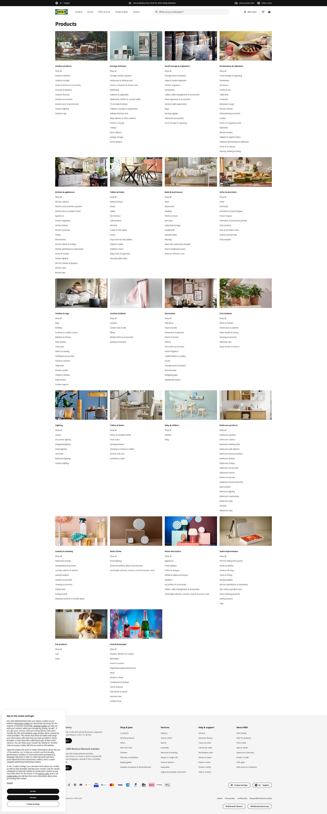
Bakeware (224, 127)
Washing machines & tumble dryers (70, 598)
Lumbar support (62, 384)
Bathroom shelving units (230, 444)
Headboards (170, 230)
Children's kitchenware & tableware (234, 142)
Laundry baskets (62, 575)
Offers (122, 743)
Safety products (226, 598)
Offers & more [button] (104, 12)
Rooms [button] (90, 12)
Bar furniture (115, 216)
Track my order (204, 743)
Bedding (168, 211)
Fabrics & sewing (62, 351)
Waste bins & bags (63, 561)
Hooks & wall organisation (176, 104)
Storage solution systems (120, 75)
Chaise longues (226, 216)
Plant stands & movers (229, 332)
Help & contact (204, 772)
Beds (167, 201)
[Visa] (120, 785)
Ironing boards (61, 594)
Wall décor (169, 323)
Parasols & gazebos (63, 90)
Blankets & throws (63, 337)
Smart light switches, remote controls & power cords (132, 570)
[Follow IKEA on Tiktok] (69, 785)
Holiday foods (115, 701)
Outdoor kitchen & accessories (68, 85)
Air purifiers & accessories (175, 584)
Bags (167, 109)
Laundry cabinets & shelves (66, 570)
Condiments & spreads (119, 682)
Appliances (59, 216)
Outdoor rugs (60, 113)
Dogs (57, 658)
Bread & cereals (116, 677)
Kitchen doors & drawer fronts (68, 211)
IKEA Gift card (126, 747)
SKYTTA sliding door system (231, 561)
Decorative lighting (63, 439)
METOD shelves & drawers (66, 263)
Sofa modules (225, 239)
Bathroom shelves (227, 458)
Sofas (222, 201)
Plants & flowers (172, 337)
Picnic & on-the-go (227, 146)
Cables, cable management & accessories (182, 94)
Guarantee (165, 767)
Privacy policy (230, 798)
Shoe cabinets (116, 132)
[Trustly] (159, 785)
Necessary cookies (22, 723)
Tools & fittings (226, 575)
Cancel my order (205, 747)
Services (201, 733)
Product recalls (242, 757)
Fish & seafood (116, 687)
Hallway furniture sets (119, 113)
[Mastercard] (112, 785)
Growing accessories (228, 337)
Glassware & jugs (227, 104)
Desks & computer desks (120, 435)
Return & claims (205, 757)
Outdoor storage (62, 80)
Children (168, 435)
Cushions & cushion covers (66, 332)
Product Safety (204, 767)
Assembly (165, 747)
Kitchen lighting (61, 258)
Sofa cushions (225, 225)
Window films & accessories (121, 337)
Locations (124, 733)
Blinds (112, 332)
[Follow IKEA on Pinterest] (75, 785)
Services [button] (136, 12)
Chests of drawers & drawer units (124, 85)
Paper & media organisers (175, 80)
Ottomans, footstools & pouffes (233, 220)
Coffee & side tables (118, 230)
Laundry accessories (63, 580)
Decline (33, 798)
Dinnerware (224, 80)
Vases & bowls (171, 327)
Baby (167, 439)
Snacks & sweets (117, 663)
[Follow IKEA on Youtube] (81, 785)
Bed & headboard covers (175, 249)
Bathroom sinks (226, 501)
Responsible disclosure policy (261, 798)
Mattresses (169, 206)
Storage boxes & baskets (175, 75)
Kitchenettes (60, 239)
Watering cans (225, 342)
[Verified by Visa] (96, 785)
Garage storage (116, 137)
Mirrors (168, 342)
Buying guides (126, 762)
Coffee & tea (225, 90)
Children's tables (117, 244)
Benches (113, 225)
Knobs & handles (62, 253)
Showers (223, 505)
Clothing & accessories (64, 356)
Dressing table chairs (118, 258)
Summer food (115, 696)
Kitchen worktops (62, 230)
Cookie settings (33, 804)
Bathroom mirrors (227, 472)
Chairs (112, 206)
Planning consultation (129, 757)
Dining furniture (116, 201)
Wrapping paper (171, 375)
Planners (123, 752)
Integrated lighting (63, 444)
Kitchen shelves (61, 225)
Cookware (224, 99)
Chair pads (59, 346)
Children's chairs (116, 249)
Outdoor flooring (62, 94)
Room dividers (116, 142)
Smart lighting (61, 449)
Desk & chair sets (117, 454)
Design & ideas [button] (121, 12)
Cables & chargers (172, 570)
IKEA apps (240, 762)
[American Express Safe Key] (104, 785)
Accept (33, 791)
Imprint (219, 798)
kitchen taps (60, 272)
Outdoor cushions (62, 361)
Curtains (113, 323)
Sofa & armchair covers (229, 230)
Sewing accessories (118, 342)
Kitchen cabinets (62, 201)
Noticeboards (170, 370)
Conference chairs (117, 458)
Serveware (224, 85)
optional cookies (40, 726)
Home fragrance (171, 351)
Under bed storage (172, 225)
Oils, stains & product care (231, 589)
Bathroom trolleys (227, 463)
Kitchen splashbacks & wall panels (69, 249)
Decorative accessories (174, 346)
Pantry (58, 235)
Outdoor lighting (62, 109)
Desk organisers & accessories (177, 99)
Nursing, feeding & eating (230, 151)
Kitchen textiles (226, 132)
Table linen (224, 94)
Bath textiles (60, 342)
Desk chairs (115, 439)
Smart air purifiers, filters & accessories (126, 565)
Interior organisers (63, 220)
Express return (204, 762)
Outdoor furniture (62, 75)
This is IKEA (241, 743)
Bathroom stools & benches (231, 482)
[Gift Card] (144, 785)
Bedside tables (171, 235)
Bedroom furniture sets (174, 253)
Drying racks (60, 589)
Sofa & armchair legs (228, 235)
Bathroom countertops (229, 496)
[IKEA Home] (61, 11)
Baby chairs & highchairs (120, 253)
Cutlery (222, 118)
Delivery (164, 733)
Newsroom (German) (245, 752)
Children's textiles (62, 375)
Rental (163, 743)
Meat (112, 673)
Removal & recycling (169, 752)
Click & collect (166, 738)
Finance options (167, 762)
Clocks (167, 361)
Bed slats (169, 220)
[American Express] (128, 785)
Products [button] (79, 12)
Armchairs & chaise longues (231, 211)
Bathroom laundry (227, 477)
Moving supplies (171, 113)
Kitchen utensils (226, 109)
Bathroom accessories (174, 118)
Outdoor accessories (64, 99)
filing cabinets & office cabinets (123, 118)
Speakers (168, 580)
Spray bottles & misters (229, 346)
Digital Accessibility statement (173, 772)
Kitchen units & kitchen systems (68, 206)
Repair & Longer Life (169, 757)
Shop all (58, 71)
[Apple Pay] (167, 785)
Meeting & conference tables (122, 449)
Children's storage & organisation (124, 109)
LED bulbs (59, 454)
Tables (112, 211)
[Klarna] (151, 785)
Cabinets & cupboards (119, 94)
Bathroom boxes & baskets (231, 454)
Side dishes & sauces (118, 691)
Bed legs (168, 239)
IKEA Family (241, 733)
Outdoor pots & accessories (67, 104)
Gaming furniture (117, 444)
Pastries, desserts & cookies (122, 654)
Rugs (57, 323)
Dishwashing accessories (230, 113)
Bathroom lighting (62, 458)
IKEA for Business (243, 738)
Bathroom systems (228, 435)
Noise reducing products (230, 594)
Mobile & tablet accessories (176, 575)
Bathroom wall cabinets (230, 449)
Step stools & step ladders (121, 239)
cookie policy (12, 776)
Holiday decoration (172, 379)
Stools (112, 235)
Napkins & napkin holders (230, 137)
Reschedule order (205, 752)
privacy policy (43, 773)
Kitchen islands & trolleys (65, 244)
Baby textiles (60, 379)
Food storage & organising (176, 123)
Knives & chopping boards (230, 123)
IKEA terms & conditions (246, 767)
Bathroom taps (226, 510)
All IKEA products (127, 738)
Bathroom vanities (227, 439)
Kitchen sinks (60, 268)
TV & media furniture (118, 104)
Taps (222, 603)
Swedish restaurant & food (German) (135, 767)
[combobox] (190, 12)
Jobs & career (242, 747)
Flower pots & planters (174, 332)
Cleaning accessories (63, 584)
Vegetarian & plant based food (123, 668)
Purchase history (205, 738)
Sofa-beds (224, 206)
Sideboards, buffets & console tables (125, 99)
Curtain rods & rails (118, 327)
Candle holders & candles (175, 356)
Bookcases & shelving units (121, 80)
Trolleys (113, 127)
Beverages (114, 658)
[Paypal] (136, 785)
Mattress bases (171, 216)
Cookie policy (242, 798)
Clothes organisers (172, 85)
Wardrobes (114, 90)
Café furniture (115, 220)
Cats (57, 654)
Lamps (58, 435)
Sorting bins (170, 90)
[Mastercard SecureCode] (88, 785)
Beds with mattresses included (177, 244)
